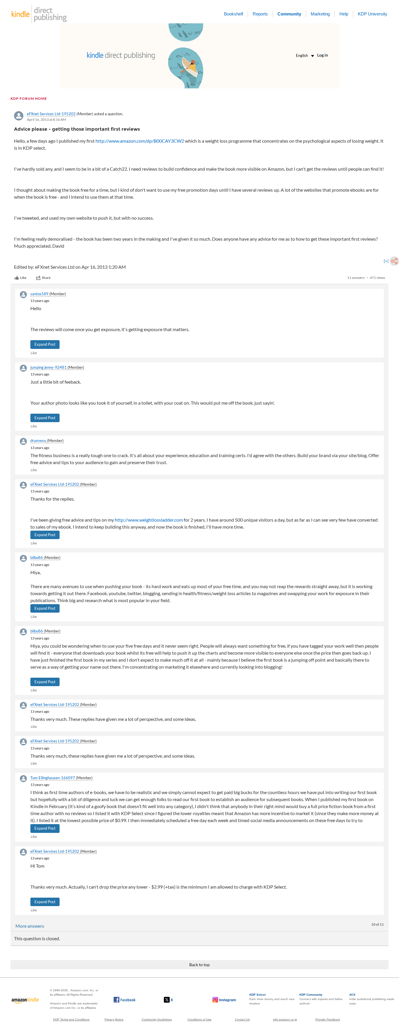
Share (46, 277)
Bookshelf (233, 13)
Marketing (320, 13)
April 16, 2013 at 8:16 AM (46, 119)
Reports (260, 13)
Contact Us (242, 1019)
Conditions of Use (199, 1019)
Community (289, 13)
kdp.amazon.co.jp (285, 1019)
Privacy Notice (114, 1019)
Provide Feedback (327, 1019)
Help (343, 13)
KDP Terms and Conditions (71, 1019)
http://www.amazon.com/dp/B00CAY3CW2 (140, 141)
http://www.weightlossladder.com (149, 519)
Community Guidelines (157, 1019)
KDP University (372, 13)
